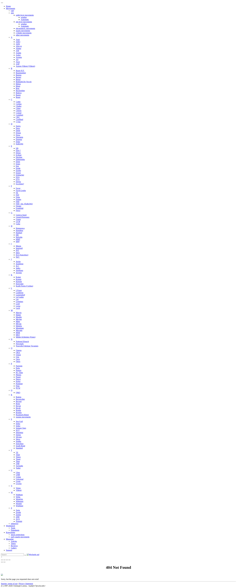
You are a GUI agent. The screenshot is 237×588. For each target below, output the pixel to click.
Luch (18, 308)
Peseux (18, 370)
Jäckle (18, 262)
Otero (18, 361)
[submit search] (25, 555)
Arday (18, 55)
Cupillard (19, 119)
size (12, 13)
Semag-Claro (21, 428)
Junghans (19, 270)
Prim (18, 386)
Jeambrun (19, 264)
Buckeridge (20, 91)
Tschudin (19, 466)
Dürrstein (19, 137)
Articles (14, 541)
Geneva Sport (21, 215)
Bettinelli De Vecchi (23, 82)
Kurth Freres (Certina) (24, 286)
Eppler (18, 170)
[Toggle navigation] (2, 2)
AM (17, 51)
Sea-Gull (19, 421)
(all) (12, 11)
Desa (18, 128)
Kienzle (19, 281)
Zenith (18, 512)
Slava (18, 439)
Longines (19, 301)
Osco (18, 359)
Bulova (18, 93)
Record (18, 401)
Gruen (18, 219)
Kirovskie (19, 284)
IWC (18, 257)
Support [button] (9, 550)
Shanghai (19, 432)
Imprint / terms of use (9, 584)
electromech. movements (25, 28)
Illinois (18, 246)
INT (17, 250)
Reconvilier (20, 399)
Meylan (19, 319)
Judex (18, 268)
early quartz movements (20, 537)
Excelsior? (20, 184)
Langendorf (20, 295)
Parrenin (19, 366)
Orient (18, 355)
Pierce (18, 379)
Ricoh (18, 408)
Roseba (19, 412)
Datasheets (15, 530)
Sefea (18, 424)
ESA (18, 177)
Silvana (19, 437)
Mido (18, 321)
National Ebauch (22, 341)
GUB (18, 222)
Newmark (20, 344)
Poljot (18, 381)
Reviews (14, 546)
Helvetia (19, 237)
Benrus (18, 75)
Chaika (18, 106)
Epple (18, 168)
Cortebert (19, 115)
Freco (18, 210)
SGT (18, 430)
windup (24, 17)
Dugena (19, 139)
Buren (18, 95)
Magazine (10, 539)
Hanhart (19, 233)
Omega (18, 350)
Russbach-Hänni (22, 415)
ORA (18, 353)
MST (18, 335)
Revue (18, 406)
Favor (18, 188)
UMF (18, 475)
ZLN (18, 519)
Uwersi (18, 484)
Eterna (18, 182)
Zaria (18, 510)
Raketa (18, 397)
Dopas (18, 133)
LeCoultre (20, 297)
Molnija (19, 326)
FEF (17, 195)
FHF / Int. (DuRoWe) (24, 204)
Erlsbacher (20, 175)
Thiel (18, 455)
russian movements (23, 417)
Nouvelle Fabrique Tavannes (27, 346)
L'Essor (19, 290)
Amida (18, 53)
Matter (18, 315)
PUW (18, 388)
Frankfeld (19, 208)
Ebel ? (18, 150)
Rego (18, 404)
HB (17, 235)
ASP (18, 64)
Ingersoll (19, 248)
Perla (18, 368)
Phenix (18, 375)
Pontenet (19, 384)
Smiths (18, 441)
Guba (18, 224)
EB (17, 148)
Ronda (18, 410)
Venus (18, 488)
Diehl (18, 131)
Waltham (19, 495)
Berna (18, 79)
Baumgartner (21, 73)
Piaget (18, 377)
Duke (18, 142)
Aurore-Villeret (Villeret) (25, 66)
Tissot (18, 459)
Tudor (18, 468)
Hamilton (19, 230)
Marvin (18, 313)
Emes (18, 164)
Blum (18, 86)
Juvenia (19, 273)
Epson (18, 173)
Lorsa (18, 306)
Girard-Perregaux (22, 217)
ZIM (17, 517)
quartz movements (23, 31)
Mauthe (19, 317)
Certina (18, 104)
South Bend (20, 446)
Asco (18, 62)
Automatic (25, 20)
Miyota (18, 324)
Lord (18, 304)
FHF (18, 202)
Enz (17, 166)
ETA (18, 179)
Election (19, 157)
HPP (18, 242)
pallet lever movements (25, 15)
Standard (19, 448)
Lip (17, 299)
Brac (18, 88)
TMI (17, 464)
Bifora (18, 84)
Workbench (10, 526)
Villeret (18, 490)
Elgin (18, 162)
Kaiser (18, 277)
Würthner (19, 506)
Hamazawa (20, 228)
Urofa (18, 481)
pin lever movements (24, 22)
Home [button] (8, 6)
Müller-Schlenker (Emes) (25, 337)
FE (17, 193)
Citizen (18, 111)
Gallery (14, 548)
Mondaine (20, 328)
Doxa (18, 135)
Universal (19, 479)
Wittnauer (19, 501)
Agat (18, 39)
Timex (18, 457)
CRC (18, 117)
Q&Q (18, 393)
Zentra (18, 515)
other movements (22, 35)
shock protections (17, 535)
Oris (17, 357)
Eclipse (18, 155)
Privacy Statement (26, 584)
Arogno (19, 57)
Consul (18, 113)
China (18, 108)
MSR (18, 333)
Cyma (18, 122)
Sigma (18, 435)
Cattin (18, 102)
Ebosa (18, 153)
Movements (10, 8)
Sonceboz (19, 444)
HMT (18, 239)
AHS (18, 44)
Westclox (19, 499)
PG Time (19, 373)
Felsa (18, 197)
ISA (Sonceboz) (22, 255)
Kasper (18, 279)
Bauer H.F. (20, 71)
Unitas (18, 477)
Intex (18, 253)
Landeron (19, 293)
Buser (18, 97)
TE (17, 452)
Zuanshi (19, 521)
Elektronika (20, 159)
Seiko (18, 426)
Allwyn (19, 46)
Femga (18, 199)
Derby (18, 126)
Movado (19, 330)
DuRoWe (19, 144)
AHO (18, 42)
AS (17, 59)
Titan (18, 461)
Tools (13, 528)
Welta (18, 497)
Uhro (18, 472)
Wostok (19, 504)
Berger (18, 77)
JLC (17, 266)
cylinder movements (23, 33)
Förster (18, 206)
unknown (14, 524)
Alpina (18, 48)
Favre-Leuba (21, 190)
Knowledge (10, 532)
